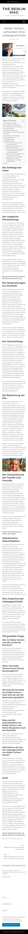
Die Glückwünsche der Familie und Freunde (14, 133)
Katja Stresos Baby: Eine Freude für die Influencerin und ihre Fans (14, 856)
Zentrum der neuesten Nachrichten (13, 15)
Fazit (6, 163)
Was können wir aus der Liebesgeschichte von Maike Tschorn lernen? (14, 160)
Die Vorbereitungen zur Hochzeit (13, 126)
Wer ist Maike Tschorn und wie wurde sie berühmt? (14, 143)
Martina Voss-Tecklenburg (10, 532)
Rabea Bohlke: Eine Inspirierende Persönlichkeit (14, 847)
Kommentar (6, 876)
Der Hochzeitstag (9, 128)
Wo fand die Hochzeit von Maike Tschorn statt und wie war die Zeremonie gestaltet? (15, 150)
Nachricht (19, 838)
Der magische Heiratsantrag (12, 125)
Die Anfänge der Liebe (10, 123)
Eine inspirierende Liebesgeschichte (9, 138)
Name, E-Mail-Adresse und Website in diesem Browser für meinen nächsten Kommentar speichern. (13, 919)
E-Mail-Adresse (7, 904)
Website (4, 910)
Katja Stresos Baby (8, 276)
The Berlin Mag (14, 10)
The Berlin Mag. (20, 835)
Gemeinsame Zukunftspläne (12, 135)
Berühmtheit (12, 838)
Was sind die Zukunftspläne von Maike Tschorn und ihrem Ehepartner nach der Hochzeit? (15, 155)
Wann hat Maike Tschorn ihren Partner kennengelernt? (14, 146)
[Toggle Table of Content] (22, 121)
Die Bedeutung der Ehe (10, 130)
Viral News (14, 931)
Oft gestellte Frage (9, 141)
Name (4, 897)
